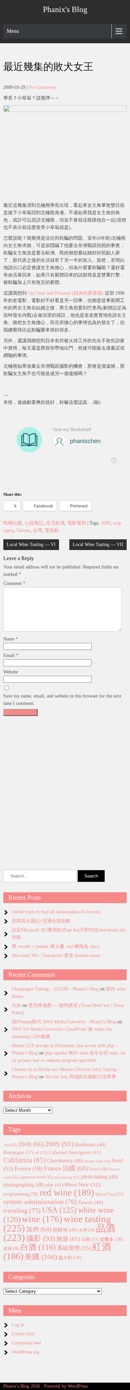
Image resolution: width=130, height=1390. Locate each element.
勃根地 (65, 1229)
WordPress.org (25, 1351)
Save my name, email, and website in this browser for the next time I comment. (62, 699)
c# (41, 1152)
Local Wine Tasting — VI (31, 544)
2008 (31, 1144)
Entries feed (23, 1333)
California (24, 1160)
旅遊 (68, 1238)
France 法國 (66, 1168)
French (98, 1169)
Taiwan (23, 530)
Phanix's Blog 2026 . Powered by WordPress (45, 1386)
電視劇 (52, 530)
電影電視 (76, 523)
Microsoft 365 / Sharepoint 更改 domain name (56, 955)
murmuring (67, 1177)
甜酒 (11, 1249)
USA (59, 1209)
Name (10, 639)
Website (10, 671)
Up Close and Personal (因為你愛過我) (65, 293)
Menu (13, 31)
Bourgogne (18, 1152)
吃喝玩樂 (12, 523)
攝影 (40, 1238)
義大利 (70, 1257)
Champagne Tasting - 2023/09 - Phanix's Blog (55, 988)
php (54, 1185)
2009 (105, 523)
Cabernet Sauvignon (75, 1152)
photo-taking (99, 1177)
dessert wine (97, 1161)
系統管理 (74, 1248)
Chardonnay (65, 1160)
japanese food (36, 1177)
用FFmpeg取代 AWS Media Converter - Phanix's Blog (64, 1021)
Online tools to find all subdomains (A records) (56, 911)
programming (20, 1194)
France (29, 1168)
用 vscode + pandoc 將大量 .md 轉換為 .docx (56, 946)
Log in (18, 1324)
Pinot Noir (82, 1185)
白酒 (38, 1247)
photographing (23, 1185)
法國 (89, 1239)
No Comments (42, 87)
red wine (67, 1192)
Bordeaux (90, 1144)
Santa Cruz (109, 1194)
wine (42, 1219)
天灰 (16, 1005)
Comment (14, 583)
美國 (41, 1257)
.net (10, 1145)
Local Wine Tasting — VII (98, 544)
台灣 (37, 530)
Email (10, 655)
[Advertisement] (65, 784)
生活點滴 (55, 523)
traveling (22, 1210)
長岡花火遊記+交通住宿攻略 (41, 920)
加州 (38, 1229)
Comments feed (26, 1342)
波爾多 (111, 1239)
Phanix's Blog (65, 9)
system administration (40, 1201)
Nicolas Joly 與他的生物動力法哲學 (80, 1076)
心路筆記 (34, 523)
